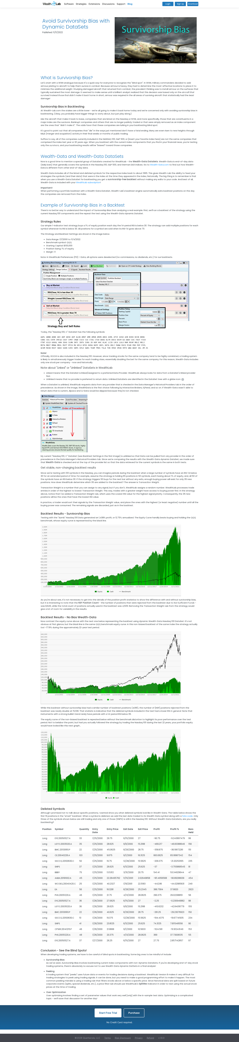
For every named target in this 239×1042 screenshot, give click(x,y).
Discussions (108, 3)
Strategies (81, 3)
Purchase (134, 1012)
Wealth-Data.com (159, 164)
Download (193, 3)
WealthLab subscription (88, 182)
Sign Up (180, 3)
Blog (130, 3)
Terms (107, 1037)
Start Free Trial (108, 1012)
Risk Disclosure (123, 1037)
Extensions (94, 3)
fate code (187, 816)
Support (121, 3)
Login (167, 3)
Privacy (139, 1037)
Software (69, 3)
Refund (150, 1037)
